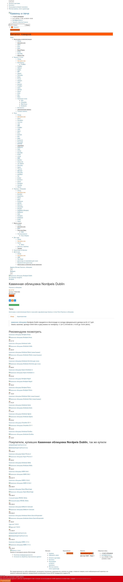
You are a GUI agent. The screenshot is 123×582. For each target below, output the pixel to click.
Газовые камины (22, 111)
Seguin (19, 73)
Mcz (18, 95)
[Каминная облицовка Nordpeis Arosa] (20, 337)
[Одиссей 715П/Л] (14, 527)
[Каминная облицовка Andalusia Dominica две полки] (25, 363)
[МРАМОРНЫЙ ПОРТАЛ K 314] (18, 447)
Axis (22, 100)
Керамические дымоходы (24, 263)
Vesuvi (19, 187)
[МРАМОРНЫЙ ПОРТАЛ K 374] (18, 535)
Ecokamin (24, 106)
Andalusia (20, 217)
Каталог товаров (15, 30)
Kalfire (19, 70)
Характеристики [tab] (21, 316)
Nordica (19, 160)
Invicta (19, 151)
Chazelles (24, 102)
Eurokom (20, 180)
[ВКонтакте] (10, 300)
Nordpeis (20, 183)
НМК (18, 129)
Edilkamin (20, 147)
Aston (19, 131)
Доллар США (84, 556)
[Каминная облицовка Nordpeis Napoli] (20, 381)
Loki (18, 124)
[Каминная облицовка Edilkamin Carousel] (21, 509)
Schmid (19, 89)
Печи (15, 113)
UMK (18, 257)
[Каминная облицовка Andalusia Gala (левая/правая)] (25, 399)
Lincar (19, 156)
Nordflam (20, 174)
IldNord (19, 68)
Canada (19, 185)
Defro (19, 88)
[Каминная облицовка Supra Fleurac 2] (20, 456)
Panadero (20, 120)
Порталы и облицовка (15, 287)
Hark (18, 149)
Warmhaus (24, 104)
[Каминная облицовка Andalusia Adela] (20, 465)
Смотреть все (21, 61)
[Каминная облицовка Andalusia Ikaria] (20, 407)
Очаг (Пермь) (25, 235)
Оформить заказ (54, 555)
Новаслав (20, 162)
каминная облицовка (19, 322)
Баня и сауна (31, 312)
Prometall (20, 142)
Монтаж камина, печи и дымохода (19, 9)
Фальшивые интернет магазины (18, 7)
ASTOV (19, 203)
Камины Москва (15, 267)
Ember (19, 178)
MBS (18, 158)
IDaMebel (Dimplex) (23, 210)
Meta (18, 48)
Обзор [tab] (12, 316)
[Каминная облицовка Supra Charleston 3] (21, 372)
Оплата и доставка (14, 3)
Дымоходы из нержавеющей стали (27, 261)
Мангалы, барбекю (23, 246)
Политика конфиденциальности (23, 555)
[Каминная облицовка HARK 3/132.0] (20, 483)
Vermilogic (20, 259)
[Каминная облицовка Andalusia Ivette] (20, 346)
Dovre (19, 181)
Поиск (27, 25)
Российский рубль (86, 553)
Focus (19, 79)
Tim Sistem (20, 163)
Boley (19, 77)
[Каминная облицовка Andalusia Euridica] (21, 434)
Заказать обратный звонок (20, 22)
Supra (19, 167)
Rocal (19, 91)
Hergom (19, 80)
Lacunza (19, 122)
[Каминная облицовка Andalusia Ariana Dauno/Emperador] (26, 518)
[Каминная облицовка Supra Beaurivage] (21, 492)
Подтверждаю (5, 581)
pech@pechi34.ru (17, 20)
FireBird (23, 64)
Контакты (11, 5)
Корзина (51, 553)
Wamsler (19, 171)
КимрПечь (20, 196)
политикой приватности (83, 578)
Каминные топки (22, 98)
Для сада (16, 237)
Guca (18, 118)
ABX (18, 126)
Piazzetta (20, 75)
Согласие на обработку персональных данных (27, 556)
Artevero (19, 205)
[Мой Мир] (15, 300)
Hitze (18, 82)
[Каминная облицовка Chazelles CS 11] (21, 425)
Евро (91, 556)
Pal (18, 176)
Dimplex (19, 208)
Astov (19, 44)
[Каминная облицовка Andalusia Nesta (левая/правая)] (25, 355)
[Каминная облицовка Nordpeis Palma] (20, 390)
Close (11, 37)
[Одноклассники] (12, 300)
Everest (19, 84)
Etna (18, 46)
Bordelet (19, 194)
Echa (18, 93)
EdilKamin (20, 212)
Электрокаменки (22, 234)
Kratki (19, 52)
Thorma (19, 169)
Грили (19, 243)
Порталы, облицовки (20, 189)
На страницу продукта (15, 277)
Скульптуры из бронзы (20, 250)
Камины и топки (18, 57)
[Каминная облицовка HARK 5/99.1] (19, 474)
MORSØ (19, 144)
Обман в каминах (14, 305)
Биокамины (20, 62)
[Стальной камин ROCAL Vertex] (19, 500)
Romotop (20, 165)
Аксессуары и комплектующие (18, 312)
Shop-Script (69, 553)
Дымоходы (17, 252)
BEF (18, 71)
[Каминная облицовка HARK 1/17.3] (19, 544)
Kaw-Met (19, 53)
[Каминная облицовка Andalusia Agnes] (21, 416)
